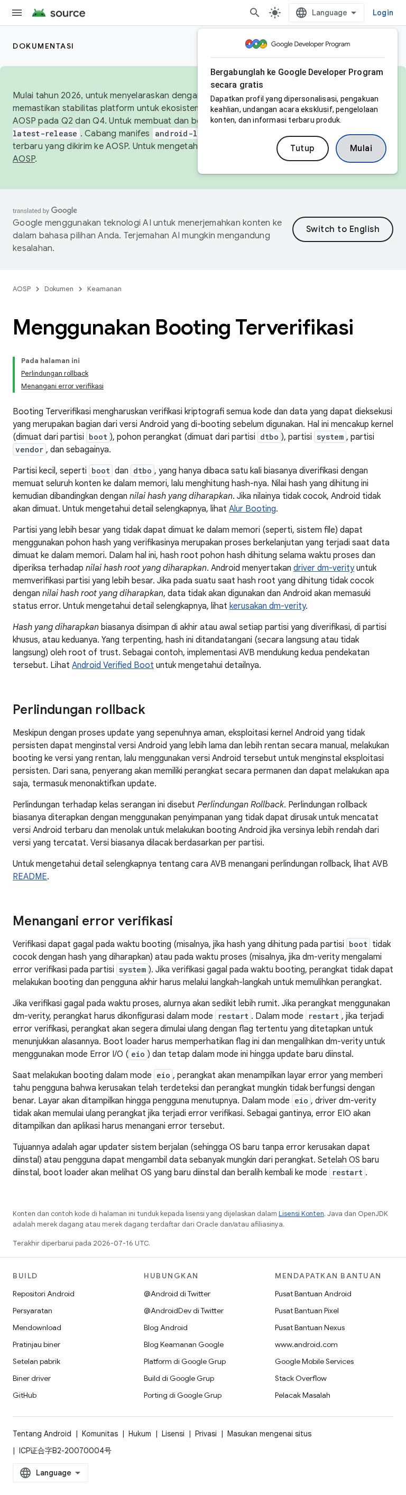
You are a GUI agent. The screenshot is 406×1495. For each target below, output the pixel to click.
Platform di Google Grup (185, 1361)
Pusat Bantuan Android (313, 1293)
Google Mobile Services (314, 1361)
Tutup (302, 148)
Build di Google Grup (179, 1378)
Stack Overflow (301, 1378)
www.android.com (306, 1344)
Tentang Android (42, 1433)
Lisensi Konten (301, 1213)
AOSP (22, 288)
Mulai (361, 148)
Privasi (206, 1433)
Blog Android (166, 1327)
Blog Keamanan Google (184, 1344)
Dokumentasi (44, 46)
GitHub (24, 1395)
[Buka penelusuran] (254, 12)
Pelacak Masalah (302, 1395)
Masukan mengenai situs (269, 1433)
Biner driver (32, 1378)
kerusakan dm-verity (267, 606)
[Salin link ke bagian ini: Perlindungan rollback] (156, 710)
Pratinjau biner (36, 1344)
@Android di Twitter (177, 1293)
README (30, 876)
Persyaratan (32, 1310)
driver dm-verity (323, 568)
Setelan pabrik (36, 1361)
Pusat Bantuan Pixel (307, 1310)
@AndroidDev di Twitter (184, 1310)
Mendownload (37, 1327)
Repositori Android (44, 1293)
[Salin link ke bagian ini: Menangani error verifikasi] (183, 922)
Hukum (139, 1433)
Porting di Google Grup (183, 1395)
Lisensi (173, 1433)
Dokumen (58, 288)
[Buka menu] (16, 12)
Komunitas (100, 1433)
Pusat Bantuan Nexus (310, 1327)
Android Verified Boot (113, 665)
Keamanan (104, 288)
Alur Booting (252, 509)
